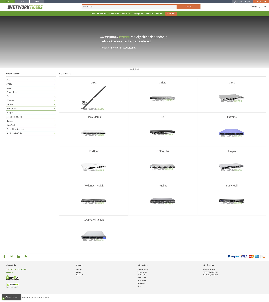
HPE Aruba (11, 109)
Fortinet (10, 105)
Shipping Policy (138, 14)
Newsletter (141, 283)
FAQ (139, 286)
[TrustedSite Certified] (12, 285)
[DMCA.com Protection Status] (12, 277)
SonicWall (11, 125)
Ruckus (10, 121)
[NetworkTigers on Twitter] (11, 257)
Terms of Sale (126, 14)
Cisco (9, 88)
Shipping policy (143, 269)
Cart (264, 6)
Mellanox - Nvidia (14, 117)
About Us (149, 14)
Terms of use (142, 280)
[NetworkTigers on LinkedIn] (18, 257)
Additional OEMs (14, 133)
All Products (101, 14)
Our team (79, 269)
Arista (9, 84)
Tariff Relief (171, 14)
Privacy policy (142, 272)
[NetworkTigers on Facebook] (4, 257)
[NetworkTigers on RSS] (26, 257)
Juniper (10, 113)
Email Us (9, 272)
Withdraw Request (11, 297)
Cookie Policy (142, 275)
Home (93, 14)
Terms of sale (142, 278)
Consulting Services (15, 129)
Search (188, 7)
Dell (8, 96)
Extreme (10, 100)
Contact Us (159, 14)
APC (8, 80)
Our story (79, 272)
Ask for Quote (113, 14)
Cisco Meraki (12, 92)
